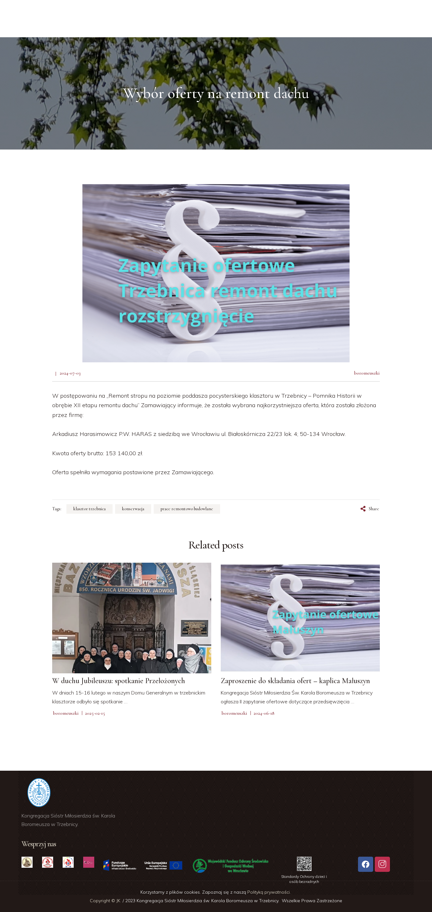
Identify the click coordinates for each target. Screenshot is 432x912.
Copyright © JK (105, 900)
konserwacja (133, 508)
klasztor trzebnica (89, 508)
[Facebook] (365, 864)
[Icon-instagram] (382, 864)
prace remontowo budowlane (187, 508)
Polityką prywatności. (269, 892)
